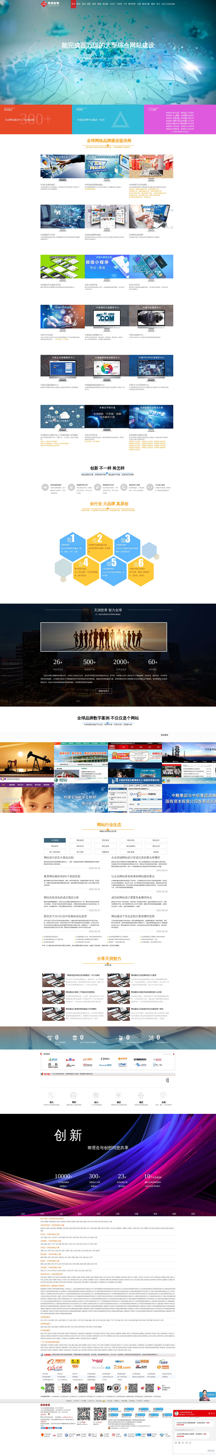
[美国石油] (27, 759)
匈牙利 (103, 1228)
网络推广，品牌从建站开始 (117, 942)
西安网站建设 (47, 1377)
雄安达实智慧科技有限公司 (132, 1289)
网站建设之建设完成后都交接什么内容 (146, 992)
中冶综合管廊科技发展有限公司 (52, 1301)
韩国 (95, 1221)
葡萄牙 (146, 1228)
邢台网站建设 (91, 1374)
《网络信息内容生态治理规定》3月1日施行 (83, 975)
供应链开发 (147, 197)
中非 (105, 1336)
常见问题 (98, 1401)
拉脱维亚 (119, 1228)
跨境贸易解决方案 (153, 189)
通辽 (63, 1250)
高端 (84, 4)
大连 (79, 1270)
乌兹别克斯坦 (94, 1282)
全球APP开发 (134, 285)
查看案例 (63, 1186)
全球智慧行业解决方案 (138, 435)
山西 (117, 1214)
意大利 (113, 1228)
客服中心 (117, 1401)
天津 (42, 1214)
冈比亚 (154, 1333)
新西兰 (106, 1221)
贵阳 (74, 1264)
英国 (193, 1214)
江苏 (49, 1237)
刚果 (125, 1336)
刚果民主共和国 (132, 1336)
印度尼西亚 (52, 1221)
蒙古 (45, 1277)
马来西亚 (63, 1221)
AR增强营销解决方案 (159, 193)
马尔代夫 (146, 1277)
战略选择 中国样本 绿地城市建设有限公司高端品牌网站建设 (122, 1306)
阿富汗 (136, 1277)
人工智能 (174, 132)
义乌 (88, 1237)
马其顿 (75, 1282)
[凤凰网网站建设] (163, 1367)
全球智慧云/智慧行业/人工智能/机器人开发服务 (59, 435)
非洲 (87, 1327)
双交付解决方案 (143, 195)
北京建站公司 (100, 1396)
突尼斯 (55, 1333)
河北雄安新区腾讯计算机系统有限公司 (152, 1289)
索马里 (103, 1333)
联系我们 (146, 1401)
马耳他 (134, 1228)
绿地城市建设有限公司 (127, 1301)
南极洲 (100, 1327)
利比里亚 (60, 1336)
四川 (56, 1264)
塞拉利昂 (54, 1336)
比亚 (150, 1336)
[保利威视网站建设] (140, 1059)
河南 (41, 1244)
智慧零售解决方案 (156, 191)
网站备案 (130, 852)
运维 (139, 4)
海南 (59, 1244)
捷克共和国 (72, 1228)
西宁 (91, 1257)
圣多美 (140, 1336)
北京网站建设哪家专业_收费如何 (118, 936)
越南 (85, 1221)
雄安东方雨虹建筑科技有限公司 (109, 1303)
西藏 (41, 1264)
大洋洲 (95, 1327)
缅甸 (81, 1221)
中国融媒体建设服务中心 (95, 385)
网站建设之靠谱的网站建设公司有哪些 (81, 1009)
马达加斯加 (71, 1338)
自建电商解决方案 (143, 191)
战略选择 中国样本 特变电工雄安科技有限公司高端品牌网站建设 (62, 1311)
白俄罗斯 (102, 1279)
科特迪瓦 (67, 1336)
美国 (155, 1214)
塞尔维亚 (69, 1282)
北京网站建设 (136, 1374)
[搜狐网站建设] (52, 1065)
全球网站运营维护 (136, 235)
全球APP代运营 (46, 335)
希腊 (99, 1228)
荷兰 (138, 1228)
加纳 (72, 1336)
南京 (77, 1237)
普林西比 (145, 1336)
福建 (63, 1237)
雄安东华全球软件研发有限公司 (138, 1294)
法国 (91, 1228)
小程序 (119, 4)
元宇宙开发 (88, 441)
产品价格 (109, 1401)
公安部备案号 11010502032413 (119, 1428)
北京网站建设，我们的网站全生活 (151, 942)
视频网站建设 (130, 1396)
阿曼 (167, 1277)
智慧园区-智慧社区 (187, 118)
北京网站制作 (64, 1396)
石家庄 (68, 1250)
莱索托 (65, 1338)
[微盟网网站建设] (102, 1367)
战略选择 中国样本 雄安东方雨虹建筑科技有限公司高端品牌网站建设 (102, 1311)
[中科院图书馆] (135, 795)
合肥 (74, 1237)
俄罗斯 (50, 1277)
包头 (59, 1250)
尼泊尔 (141, 1277)
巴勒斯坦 (91, 1279)
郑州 (70, 1244)
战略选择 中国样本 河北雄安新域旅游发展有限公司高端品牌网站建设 (144, 1311)
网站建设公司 (91, 1396)
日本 (92, 1221)
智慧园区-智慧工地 (172, 121)
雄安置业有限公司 (154, 1294)
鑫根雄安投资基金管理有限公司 (87, 1296)
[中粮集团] (189, 795)
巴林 (77, 1279)
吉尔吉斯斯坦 (110, 1282)
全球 (151, 1186)
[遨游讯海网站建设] (140, 1064)
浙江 (56, 1237)
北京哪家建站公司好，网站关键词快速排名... (89, 936)
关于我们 (76, 1401)
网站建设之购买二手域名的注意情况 (80, 992)
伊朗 (171, 1277)
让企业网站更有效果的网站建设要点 (133, 876)
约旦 (69, 1279)
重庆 (80, 1214)
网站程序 (80, 846)
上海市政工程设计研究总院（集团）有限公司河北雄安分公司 (58, 1296)
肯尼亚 (113, 1333)
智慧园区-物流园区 (187, 115)
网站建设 (80, 840)
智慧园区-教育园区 (172, 118)
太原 (82, 1250)
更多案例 (164, 735)
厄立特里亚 (96, 1333)
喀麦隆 (110, 1336)
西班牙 (172, 1228)
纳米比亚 (49, 1338)
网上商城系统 (151, 1377)
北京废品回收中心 (77, 1380)
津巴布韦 (160, 1336)
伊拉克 (60, 1279)
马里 (158, 1333)
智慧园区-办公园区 (172, 115)
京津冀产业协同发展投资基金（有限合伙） (59, 1289)
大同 (93, 1250)
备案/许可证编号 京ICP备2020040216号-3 (138, 1426)
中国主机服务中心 (136, 335)
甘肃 (49, 1257)
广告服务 (84, 1401)
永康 (95, 1237)
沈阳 (76, 1270)
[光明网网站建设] (55, 1367)
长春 (69, 1270)
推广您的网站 (55, 852)
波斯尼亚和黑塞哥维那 (152, 1347)
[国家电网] (81, 795)
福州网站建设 (106, 1374)
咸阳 (73, 1257)
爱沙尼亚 (83, 1228)
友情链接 (132, 1401)
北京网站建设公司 (48, 1380)
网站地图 (124, 1401)
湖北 (49, 1244)
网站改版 (105, 846)
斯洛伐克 (158, 1228)
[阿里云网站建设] (105, 1059)
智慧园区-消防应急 (172, 126)
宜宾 (95, 1264)
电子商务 (80, 852)
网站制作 (54, 846)
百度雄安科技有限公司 (155, 1296)
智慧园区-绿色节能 (187, 129)
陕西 (45, 1257)
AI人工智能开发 (62, 1380)
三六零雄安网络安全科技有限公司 (109, 1301)
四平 (72, 1270)
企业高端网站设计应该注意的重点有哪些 (135, 857)
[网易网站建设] (87, 1065)
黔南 (77, 1264)
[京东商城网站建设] (119, 1361)
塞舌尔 (129, 1333)
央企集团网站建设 (90, 189)
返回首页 (69, 1401)
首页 (73, 4)
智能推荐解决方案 (146, 193)
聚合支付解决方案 (134, 193)
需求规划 (105, 840)
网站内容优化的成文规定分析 (61, 897)
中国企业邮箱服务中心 (49, 385)
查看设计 (94, 1186)
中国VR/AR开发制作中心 (139, 385)
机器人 (186, 132)
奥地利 (42, 1228)
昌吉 (66, 1257)
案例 (153, 4)
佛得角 (49, 1336)
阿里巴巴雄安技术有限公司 (106, 1296)
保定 (79, 1250)
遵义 (70, 1264)
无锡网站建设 (91, 1377)
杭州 (85, 1237)
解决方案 (146, 4)
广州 (88, 1244)
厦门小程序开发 (122, 1377)
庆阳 (84, 1257)
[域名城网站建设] (142, 1361)
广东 (52, 1244)
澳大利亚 (101, 1221)
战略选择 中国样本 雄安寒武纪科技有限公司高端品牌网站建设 (64, 1308)
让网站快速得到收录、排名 (149, 939)
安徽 (45, 1237)
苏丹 (45, 1333)
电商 (94, 4)
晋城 (86, 1250)
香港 (63, 1244)
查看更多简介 (103, 691)
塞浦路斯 (59, 1228)
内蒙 (136, 1214)
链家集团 (43, 1289)
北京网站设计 (73, 1396)
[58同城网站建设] (122, 1367)
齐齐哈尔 (54, 1270)
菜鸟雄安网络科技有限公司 (103, 1294)
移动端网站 (130, 846)
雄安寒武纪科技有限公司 (159, 1301)
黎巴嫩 (73, 1279)
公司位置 (139, 1401)
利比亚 (50, 1333)
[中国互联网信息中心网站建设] (122, 1065)
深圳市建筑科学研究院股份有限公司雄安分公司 (108, 1289)
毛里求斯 (83, 1338)
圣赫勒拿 (94, 1338)
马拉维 (166, 1336)
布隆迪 (124, 1333)
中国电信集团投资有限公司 (120, 1294)
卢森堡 (129, 1228)
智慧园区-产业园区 (187, 113)
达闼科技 (64, 1291)
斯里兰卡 (130, 1277)
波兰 (142, 1228)
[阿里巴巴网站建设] (87, 1059)
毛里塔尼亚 (135, 1333)
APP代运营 (58, 339)
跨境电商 (131, 189)
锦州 (87, 1270)
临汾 (90, 1250)
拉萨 (59, 1264)
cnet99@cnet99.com (67, 1417)
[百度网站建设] (70, 1059)
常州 (81, 1237)
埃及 (50, 1279)
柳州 (95, 1244)
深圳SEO (75, 1374)
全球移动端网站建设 (93, 235)
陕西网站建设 (91, 1380)
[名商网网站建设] (163, 1361)
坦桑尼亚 (118, 1333)
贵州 (52, 1264)
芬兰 (88, 1228)
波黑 (79, 1282)
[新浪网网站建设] (141, 1366)
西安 (69, 1257)
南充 (92, 1264)
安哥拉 (155, 1336)
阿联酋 (164, 1277)
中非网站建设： (46, 1330)
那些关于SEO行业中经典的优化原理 (65, 916)
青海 (56, 1257)
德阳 (88, 1264)
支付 (158, 4)
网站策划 (130, 840)
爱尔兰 (108, 1228)
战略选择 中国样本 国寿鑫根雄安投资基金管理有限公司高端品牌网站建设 (105, 1308)
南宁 (92, 1244)
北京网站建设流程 (48, 942)
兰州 (80, 1257)
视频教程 (105, 852)
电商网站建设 (121, 1396)
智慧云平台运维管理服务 (61, 443)
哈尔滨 (60, 1270)
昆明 (63, 1264)
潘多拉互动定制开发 (138, 1377)
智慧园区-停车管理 (187, 123)
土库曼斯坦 (102, 1282)
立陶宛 (124, 1228)
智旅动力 (60, 1374)
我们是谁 (121, 1186)
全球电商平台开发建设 (138, 185)
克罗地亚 (65, 1228)
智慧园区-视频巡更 (172, 129)
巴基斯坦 (118, 1277)
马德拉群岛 (81, 1333)
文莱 (41, 1221)
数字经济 (132, 4)
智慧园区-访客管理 (187, 126)
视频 (99, 4)
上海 (61, 1214)
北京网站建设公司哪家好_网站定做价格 (153, 936)
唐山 (72, 1250)
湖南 (45, 1244)
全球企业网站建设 (47, 185)
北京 (23, 1214)
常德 (77, 1244)
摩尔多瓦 (127, 1279)
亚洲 (79, 1327)
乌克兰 (96, 1279)
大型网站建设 (157, 1396)
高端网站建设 (139, 1396)
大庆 (49, 1270)
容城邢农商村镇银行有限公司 (148, 1303)
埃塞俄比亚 (89, 1333)
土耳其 (70, 1347)
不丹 (151, 1277)
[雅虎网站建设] (97, 1361)
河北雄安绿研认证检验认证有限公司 (73, 1301)
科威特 (55, 1279)
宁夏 (52, 1257)
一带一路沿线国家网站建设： (50, 1342)
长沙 (74, 1244)
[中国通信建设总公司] (189, 759)
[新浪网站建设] (70, 1065)
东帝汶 (109, 1277)
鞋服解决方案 (133, 191)
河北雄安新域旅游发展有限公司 (129, 1303)
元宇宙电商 (96, 441)
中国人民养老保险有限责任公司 (160, 1291)
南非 (54, 1338)
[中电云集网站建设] (122, 1058)
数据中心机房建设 (51, 441)
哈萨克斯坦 (85, 1282)
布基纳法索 (164, 1333)
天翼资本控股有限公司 (141, 1296)
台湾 (162, 1320)
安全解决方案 (133, 195)
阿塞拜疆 (114, 1279)
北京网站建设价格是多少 (50, 936)
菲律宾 (69, 1221)
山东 (41, 1237)
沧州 (75, 1250)
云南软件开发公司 (107, 1377)
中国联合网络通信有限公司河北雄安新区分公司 (80, 1294)
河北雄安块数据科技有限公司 (99, 1299)
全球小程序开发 (91, 285)
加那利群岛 (96, 1336)
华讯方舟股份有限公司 (92, 1301)
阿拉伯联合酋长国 (121, 1347)
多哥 (75, 1336)
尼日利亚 (89, 1336)
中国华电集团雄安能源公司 (143, 1301)
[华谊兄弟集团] (135, 759)
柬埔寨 (46, 1221)
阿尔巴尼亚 (62, 1282)
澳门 (67, 1244)
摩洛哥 (67, 1333)
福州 (92, 1237)
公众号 (112, 4)
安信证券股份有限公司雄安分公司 (83, 1289)
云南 (45, 1264)
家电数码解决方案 (141, 189)
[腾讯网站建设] (52, 1059)
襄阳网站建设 (121, 1374)
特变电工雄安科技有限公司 (91, 1303)
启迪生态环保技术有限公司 (81, 1299)
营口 (90, 1270)
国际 (89, 4)
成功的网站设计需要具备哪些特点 (131, 897)
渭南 (77, 1257)
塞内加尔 (148, 1333)
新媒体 (156, 852)
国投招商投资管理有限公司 (105, 1291)
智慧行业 (181, 132)
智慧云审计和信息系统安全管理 (49, 445)
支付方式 (91, 1401)
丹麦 (78, 1228)
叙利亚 (85, 1279)
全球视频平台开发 (47, 235)
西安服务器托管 (167, 1374)
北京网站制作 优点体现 (83, 942)
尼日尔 (83, 1336)
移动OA (42, 441)
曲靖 (67, 1264)
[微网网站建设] (105, 1064)
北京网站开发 (82, 1396)
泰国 (77, 1221)
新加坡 (74, 1221)
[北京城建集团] (81, 759)
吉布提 (108, 1333)
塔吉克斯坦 (118, 1282)
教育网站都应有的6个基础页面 (62, 876)
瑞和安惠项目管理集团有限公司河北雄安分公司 (143, 1299)
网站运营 (156, 846)
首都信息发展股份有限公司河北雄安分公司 (69, 1303)
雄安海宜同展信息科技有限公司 (124, 1296)
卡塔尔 (65, 1279)
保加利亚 (53, 1228)
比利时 (47, 1228)
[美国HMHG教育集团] (27, 795)
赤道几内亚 (115, 1336)
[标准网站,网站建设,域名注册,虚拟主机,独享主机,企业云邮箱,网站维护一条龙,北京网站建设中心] (51, 1428)
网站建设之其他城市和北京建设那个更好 (147, 1009)
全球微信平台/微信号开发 (50, 285)
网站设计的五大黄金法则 (59, 857)
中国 (146, 1186)
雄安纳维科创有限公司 (53, 1291)
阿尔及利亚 (61, 1333)
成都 (81, 1264)
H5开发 (104, 1380)
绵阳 (85, 1264)
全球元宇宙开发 (91, 435)
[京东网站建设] (157, 1059)
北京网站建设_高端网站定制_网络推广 (87, 939)
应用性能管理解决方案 (136, 197)
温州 (67, 1237)
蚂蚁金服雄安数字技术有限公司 (140, 1291)
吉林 (41, 1270)
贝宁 (79, 1336)
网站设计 (156, 840)
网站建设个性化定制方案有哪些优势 (133, 916)
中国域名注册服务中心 (94, 335)
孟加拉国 (124, 1277)
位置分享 (43, 1421)
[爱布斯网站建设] (157, 1065)
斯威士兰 (59, 1338)
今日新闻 (54, 840)
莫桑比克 (171, 1336)
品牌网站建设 (148, 1396)
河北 (98, 1214)
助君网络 (165, 1377)
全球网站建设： (46, 1324)
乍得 (101, 1336)
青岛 (70, 1237)
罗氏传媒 (45, 1374)
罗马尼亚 (152, 1228)
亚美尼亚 (121, 1279)
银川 (87, 1257)
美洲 (90, 1327)
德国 (174, 1214)
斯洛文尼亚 (165, 1228)
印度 (110, 1221)
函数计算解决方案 (154, 195)
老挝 (58, 1221)
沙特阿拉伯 (157, 1277)
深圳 (85, 1244)
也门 (81, 1279)
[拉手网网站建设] (75, 1366)
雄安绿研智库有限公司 (167, 1294)
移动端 (105, 4)
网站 (78, 4)
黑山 (70, 1350)
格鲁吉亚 (108, 1279)
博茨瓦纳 (43, 1338)
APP (125, 4)
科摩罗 (78, 1338)
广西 (56, 1244)
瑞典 (41, 1231)
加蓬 (121, 1336)
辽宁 (45, 1270)
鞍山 (83, 1270)
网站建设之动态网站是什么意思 (143, 975)
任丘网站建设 (61, 1377)
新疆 (41, 1257)
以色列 (46, 1279)
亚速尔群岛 (73, 1333)
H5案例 (119, 1380)
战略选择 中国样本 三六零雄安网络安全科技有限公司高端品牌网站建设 (81, 1306)
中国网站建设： (46, 1317)
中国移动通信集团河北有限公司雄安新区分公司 (82, 1291)
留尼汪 (89, 1338)
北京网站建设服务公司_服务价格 (53, 939)
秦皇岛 (98, 1250)
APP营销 (65, 339)
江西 (59, 1237)
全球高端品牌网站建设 (94, 185)
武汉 (81, 1244)
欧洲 (83, 1327)
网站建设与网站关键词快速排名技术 (119, 939)
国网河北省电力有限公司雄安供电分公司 (60, 1299)
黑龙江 (65, 1270)
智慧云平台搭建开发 (46, 443)
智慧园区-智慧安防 (172, 123)
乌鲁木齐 (61, 1257)
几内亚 (170, 1333)
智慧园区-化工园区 (187, 121)
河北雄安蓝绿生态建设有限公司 (118, 1299)
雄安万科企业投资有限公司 (122, 1291)
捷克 (142, 1279)
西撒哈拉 (142, 1333)
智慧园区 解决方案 (172, 113)
